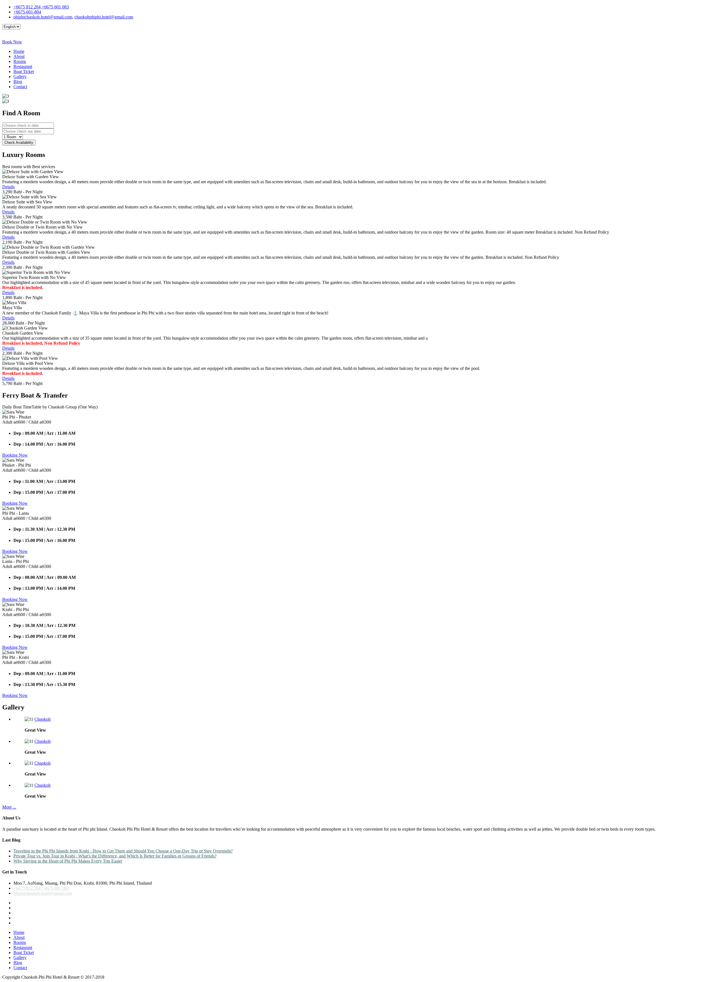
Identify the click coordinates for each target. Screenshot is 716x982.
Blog (17, 81)
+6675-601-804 (27, 12)
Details (8, 186)
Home (18, 51)
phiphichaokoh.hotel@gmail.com (42, 17)
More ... (9, 807)
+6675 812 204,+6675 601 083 (41, 6)
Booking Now (15, 455)
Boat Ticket (23, 71)
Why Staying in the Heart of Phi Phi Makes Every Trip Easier (67, 861)
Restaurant (22, 66)
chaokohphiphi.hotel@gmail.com (103, 17)
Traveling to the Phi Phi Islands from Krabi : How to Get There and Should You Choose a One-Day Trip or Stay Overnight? (123, 851)
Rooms (19, 61)
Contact (20, 86)
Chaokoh (42, 719)
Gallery (20, 76)
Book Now (12, 41)
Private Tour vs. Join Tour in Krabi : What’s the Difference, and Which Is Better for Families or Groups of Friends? (114, 856)
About (19, 56)
